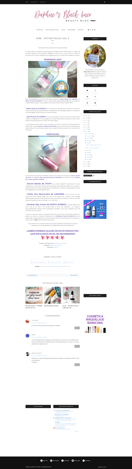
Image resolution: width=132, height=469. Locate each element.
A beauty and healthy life (62, 410)
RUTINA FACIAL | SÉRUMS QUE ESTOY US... (34, 306)
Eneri (33, 334)
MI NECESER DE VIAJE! (51, 306)
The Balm (64, 266)
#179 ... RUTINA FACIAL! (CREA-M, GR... (71, 306)
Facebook (63, 243)
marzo (88, 154)
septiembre (90, 140)
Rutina (59, 266)
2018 (86, 122)
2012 (86, 163)
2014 (86, 131)
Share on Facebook (39, 262)
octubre (89, 138)
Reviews (80, 29)
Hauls (63, 29)
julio (88, 142)
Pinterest (95, 99)
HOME (27, 2)
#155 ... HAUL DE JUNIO (92, 148)
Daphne (55, 247)
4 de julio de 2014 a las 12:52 (39, 323)
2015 (86, 129)
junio (88, 150)
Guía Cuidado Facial (52, 29)
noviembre (89, 136)
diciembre (89, 133)
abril (88, 152)
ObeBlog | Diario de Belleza (63, 418)
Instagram (87, 99)
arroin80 (57, 422)
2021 (86, 115)
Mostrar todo (76, 431)
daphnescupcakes (56, 245)
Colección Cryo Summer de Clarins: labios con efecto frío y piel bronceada (65, 419)
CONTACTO (43, 2)
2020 (86, 118)
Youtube (95, 105)
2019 (86, 120)
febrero (88, 157)
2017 (86, 124)
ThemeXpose (39, 466)
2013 (86, 161)
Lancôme (54, 266)
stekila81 (35, 320)
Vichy (68, 266)
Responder (77, 327)
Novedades (71, 29)
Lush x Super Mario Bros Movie (62, 429)
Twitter (57, 243)
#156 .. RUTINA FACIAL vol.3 (93, 145)
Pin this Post (70, 262)
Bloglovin (87, 92)
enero (88, 159)
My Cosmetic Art (60, 428)
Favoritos (39, 29)
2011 (86, 166)
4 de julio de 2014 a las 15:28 (39, 337)
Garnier (49, 266)
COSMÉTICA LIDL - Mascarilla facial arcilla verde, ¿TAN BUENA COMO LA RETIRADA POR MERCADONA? (65, 425)
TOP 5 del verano (59, 416)
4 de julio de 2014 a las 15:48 (39, 355)
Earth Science (43, 266)
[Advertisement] (95, 245)
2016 (86, 127)
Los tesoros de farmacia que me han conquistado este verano (64, 412)
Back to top (102, 467)
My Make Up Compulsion (62, 414)
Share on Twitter (55, 262)
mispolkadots (37, 353)
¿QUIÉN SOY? (34, 2)
